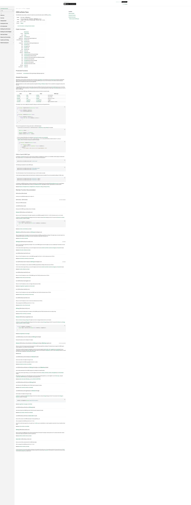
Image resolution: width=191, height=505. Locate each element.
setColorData (26, 55)
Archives (125, 4)
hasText (25, 47)
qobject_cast (20, 139)
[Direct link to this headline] (26, 29)
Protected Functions (72, 15)
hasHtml (25, 44)
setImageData (26, 60)
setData (25, 57)
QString (32, 232)
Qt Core (20, 8)
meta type (57, 375)
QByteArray (41, 127)
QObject (22, 23)
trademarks (46, 450)
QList (30, 415)
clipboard (40, 79)
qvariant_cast (22, 218)
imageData (26, 52)
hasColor (25, 41)
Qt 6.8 (17, 8)
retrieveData (25, 73)
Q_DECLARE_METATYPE (20, 376)
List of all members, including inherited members (26, 26)
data (25, 38)
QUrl (33, 415)
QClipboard (44, 83)
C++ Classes (23, 8)
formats (25, 39)
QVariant (18, 212)
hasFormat (26, 43)
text (24, 65)
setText (25, 62)
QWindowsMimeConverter (53, 183)
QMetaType (44, 343)
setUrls (25, 63)
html (25, 51)
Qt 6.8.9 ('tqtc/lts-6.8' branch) (4, 8)
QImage (27, 319)
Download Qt (124, 1)
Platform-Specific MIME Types (74, 18)
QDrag (39, 83)
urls (24, 66)
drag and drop (53, 79)
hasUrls (25, 49)
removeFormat (26, 54)
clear (25, 35)
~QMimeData (26, 33)
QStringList (18, 241)
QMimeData (26, 32)
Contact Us (117, 1)
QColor (44, 217)
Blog (120, 1)
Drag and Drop (47, 186)
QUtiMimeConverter (38, 184)
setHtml (25, 58)
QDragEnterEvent (26, 186)
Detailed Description (72, 17)
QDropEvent (38, 186)
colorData (25, 36)
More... (50, 14)
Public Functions (71, 13)
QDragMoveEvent (33, 186)
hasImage (25, 46)
